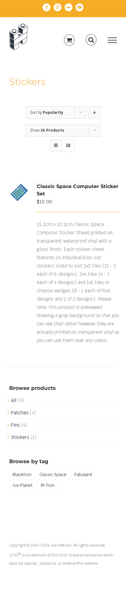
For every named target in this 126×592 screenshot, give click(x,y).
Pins (15, 425)
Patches (20, 413)
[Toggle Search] (91, 40)
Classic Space (52, 474)
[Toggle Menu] (112, 40)
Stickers (20, 437)
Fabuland (83, 474)
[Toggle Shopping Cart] (69, 40)
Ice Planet (23, 485)
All (13, 400)
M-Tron (47, 485)
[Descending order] (95, 112)
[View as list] (68, 146)
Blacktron (22, 474)
